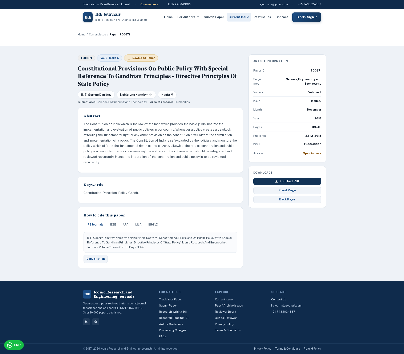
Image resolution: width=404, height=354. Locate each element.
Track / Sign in (306, 17)
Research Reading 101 (174, 317)
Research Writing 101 (173, 311)
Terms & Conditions (228, 330)
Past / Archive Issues (229, 305)
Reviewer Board (225, 311)
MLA (138, 224)
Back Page (287, 199)
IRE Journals (95, 224)
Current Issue (239, 17)
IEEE (113, 224)
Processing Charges (172, 330)
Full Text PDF (290, 181)
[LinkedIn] (86, 321)
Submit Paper (214, 17)
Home (168, 17)
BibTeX (153, 224)
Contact (282, 17)
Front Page (287, 190)
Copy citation (95, 258)
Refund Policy (312, 348)
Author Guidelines (171, 324)
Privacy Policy (224, 324)
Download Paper (143, 57)
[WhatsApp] (95, 321)
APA (126, 224)
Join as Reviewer (226, 317)
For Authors (186, 17)
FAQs (162, 336)
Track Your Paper (170, 299)
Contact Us (278, 299)
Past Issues (262, 17)
